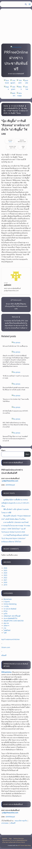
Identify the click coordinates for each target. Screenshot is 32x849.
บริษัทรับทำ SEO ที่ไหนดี (12, 616)
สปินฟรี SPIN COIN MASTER (13, 621)
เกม (5, 628)
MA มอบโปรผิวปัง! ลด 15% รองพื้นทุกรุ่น (15, 346)
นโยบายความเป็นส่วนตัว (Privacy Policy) (13, 842)
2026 (5, 568)
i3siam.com (5, 647)
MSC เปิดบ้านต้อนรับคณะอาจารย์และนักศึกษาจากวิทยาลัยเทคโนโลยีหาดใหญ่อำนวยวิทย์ (15, 425)
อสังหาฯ (6, 625)
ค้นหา (3, 450)
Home (6, 106)
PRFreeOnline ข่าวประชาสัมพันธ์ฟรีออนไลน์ (14, 840)
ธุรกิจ (5, 613)
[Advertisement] (16, 25)
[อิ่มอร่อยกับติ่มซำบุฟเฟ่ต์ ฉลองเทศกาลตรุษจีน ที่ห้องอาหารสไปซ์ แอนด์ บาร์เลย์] (16, 384)
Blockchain (8, 599)
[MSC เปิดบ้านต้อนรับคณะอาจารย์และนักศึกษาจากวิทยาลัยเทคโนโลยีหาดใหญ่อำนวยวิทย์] (16, 419)
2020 (5, 582)
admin (10, 141)
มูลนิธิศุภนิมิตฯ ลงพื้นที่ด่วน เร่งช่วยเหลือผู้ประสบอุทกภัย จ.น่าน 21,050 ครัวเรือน (15, 503)
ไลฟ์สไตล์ (7, 630)
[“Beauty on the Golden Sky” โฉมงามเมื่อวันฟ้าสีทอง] (16, 395)
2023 (5, 575)
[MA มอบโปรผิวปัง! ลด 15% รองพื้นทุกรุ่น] (16, 342)
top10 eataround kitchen (10, 639)
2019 (5, 585)
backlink (4, 838)
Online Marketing (10, 604)
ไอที (5, 633)
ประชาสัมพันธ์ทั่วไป (11, 108)
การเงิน (6, 606)
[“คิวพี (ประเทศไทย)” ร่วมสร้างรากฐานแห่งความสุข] (16, 372)
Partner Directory (19, 838)
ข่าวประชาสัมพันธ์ (17, 106)
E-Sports (7, 601)
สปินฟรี (3, 655)
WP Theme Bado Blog (24, 845)
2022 (5, 578)
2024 (5, 573)
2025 (5, 570)
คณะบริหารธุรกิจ (21, 821)
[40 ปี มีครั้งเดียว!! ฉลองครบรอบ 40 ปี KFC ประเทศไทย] (16, 407)
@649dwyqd (10, 485)
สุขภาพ (6, 623)
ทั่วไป (5, 611)
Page (10, 838)
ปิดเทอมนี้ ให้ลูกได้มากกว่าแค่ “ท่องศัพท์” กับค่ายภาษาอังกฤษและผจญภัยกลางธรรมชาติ (15, 438)
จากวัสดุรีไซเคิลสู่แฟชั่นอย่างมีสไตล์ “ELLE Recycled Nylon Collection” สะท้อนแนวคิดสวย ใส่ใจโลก (14, 538)
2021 (5, 580)
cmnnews (5, 823)
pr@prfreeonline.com (10, 481)
